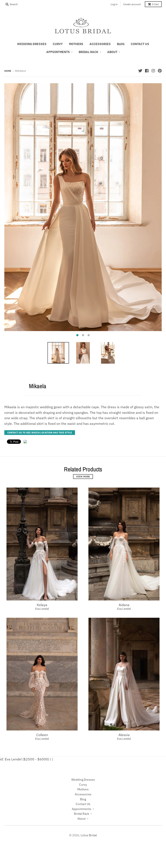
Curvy (83, 784)
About (81, 819)
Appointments (81, 809)
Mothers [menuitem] (76, 44)
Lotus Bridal (89, 835)
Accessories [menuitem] (100, 44)
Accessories (83, 794)
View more (83, 476)
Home (7, 70)
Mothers (83, 789)
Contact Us (83, 804)
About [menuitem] (112, 52)
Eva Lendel (42, 609)
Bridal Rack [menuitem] (88, 52)
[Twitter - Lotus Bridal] (140, 71)
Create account (132, 4)
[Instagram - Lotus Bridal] (153, 71)
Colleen (42, 735)
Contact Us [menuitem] (140, 44)
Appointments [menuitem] (58, 52)
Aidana (124, 605)
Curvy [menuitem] (58, 44)
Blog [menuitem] (120, 44)
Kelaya (42, 605)
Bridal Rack (81, 814)
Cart (155, 4)
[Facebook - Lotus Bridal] (147, 71)
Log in (114, 4)
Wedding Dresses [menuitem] (31, 44)
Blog (83, 799)
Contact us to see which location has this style (39, 432)
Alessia (124, 735)
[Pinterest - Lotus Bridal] (160, 71)
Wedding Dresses (83, 780)
